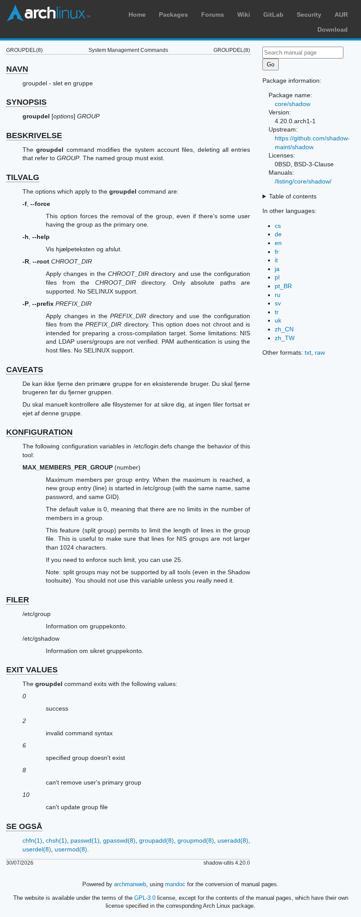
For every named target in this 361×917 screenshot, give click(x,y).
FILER (17, 599)
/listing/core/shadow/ (303, 181)
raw (320, 352)
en (278, 242)
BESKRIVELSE (34, 135)
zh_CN (284, 329)
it (276, 260)
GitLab (273, 14)
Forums (212, 14)
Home (137, 14)
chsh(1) (56, 840)
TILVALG (22, 177)
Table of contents (293, 196)
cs (278, 225)
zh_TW (285, 337)
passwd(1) (84, 840)
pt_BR (283, 286)
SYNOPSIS (26, 102)
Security (309, 14)
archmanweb (130, 884)
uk (278, 320)
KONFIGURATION (39, 432)
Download (332, 29)
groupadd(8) (156, 840)
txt (308, 352)
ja (277, 268)
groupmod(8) (195, 840)
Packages (173, 14)
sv (278, 303)
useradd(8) (232, 840)
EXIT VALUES (32, 669)
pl (277, 277)
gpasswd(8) (119, 840)
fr (277, 251)
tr (277, 311)
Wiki (243, 14)
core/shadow (292, 103)
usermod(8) (71, 849)
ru (277, 294)
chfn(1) (32, 840)
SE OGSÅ (24, 826)
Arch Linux (48, 13)
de (278, 234)
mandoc (175, 884)
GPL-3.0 (144, 898)
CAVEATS (24, 369)
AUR (341, 14)
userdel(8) (36, 849)
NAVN (17, 69)
